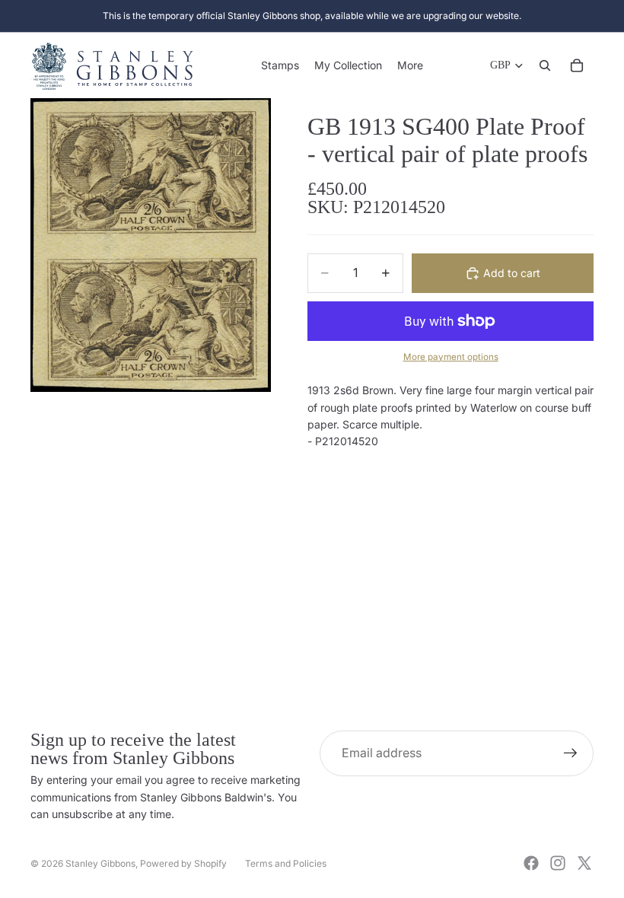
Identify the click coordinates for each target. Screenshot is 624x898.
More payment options (450, 357)
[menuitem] (410, 65)
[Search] (545, 65)
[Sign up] (571, 753)
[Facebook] (531, 863)
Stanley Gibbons (100, 863)
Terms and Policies (285, 863)
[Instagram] (558, 863)
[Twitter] (584, 863)
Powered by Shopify (183, 863)
